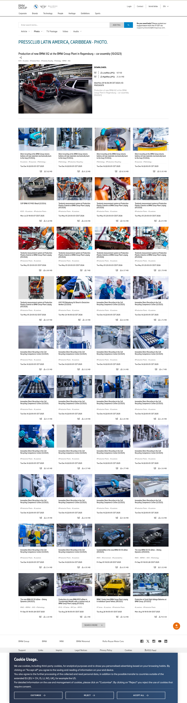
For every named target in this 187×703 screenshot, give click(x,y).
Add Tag (116, 25)
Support (22, 650)
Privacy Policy (106, 650)
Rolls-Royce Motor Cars (113, 641)
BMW (44, 641)
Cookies (128, 650)
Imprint (59, 650)
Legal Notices (81, 650)
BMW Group (23, 641)
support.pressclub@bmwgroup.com (151, 28)
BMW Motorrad (83, 641)
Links (40, 650)
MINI (62, 641)
